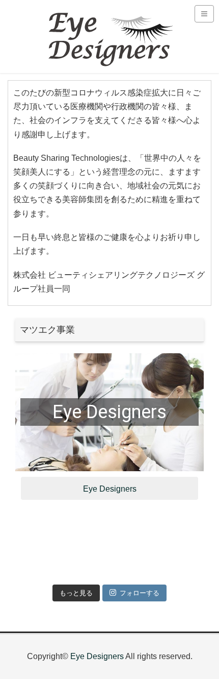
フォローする (139, 593)
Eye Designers (109, 412)
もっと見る (76, 593)
